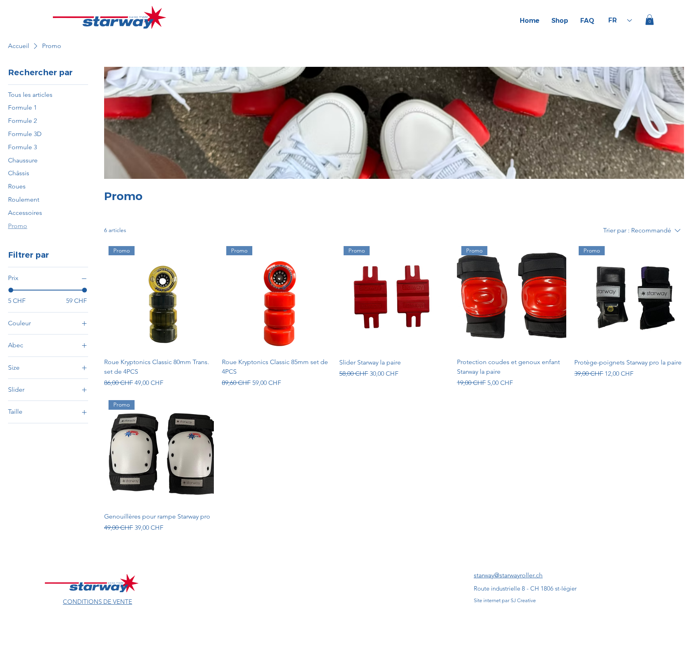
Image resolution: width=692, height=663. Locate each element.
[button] (649, 19)
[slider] (11, 290)
